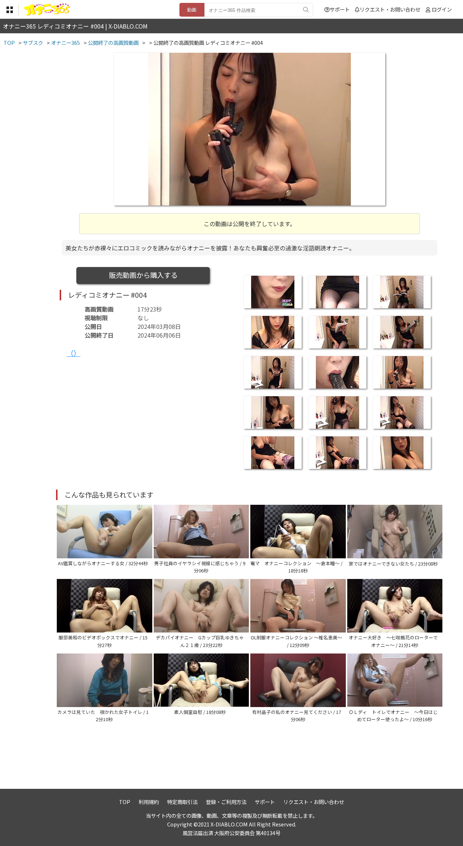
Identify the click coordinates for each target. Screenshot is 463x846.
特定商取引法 (182, 801)
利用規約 (149, 801)
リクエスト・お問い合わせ (390, 9)
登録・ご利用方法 (226, 801)
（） (73, 353)
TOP (124, 801)
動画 (191, 9)
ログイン (442, 9)
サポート (340, 9)
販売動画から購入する (143, 275)
